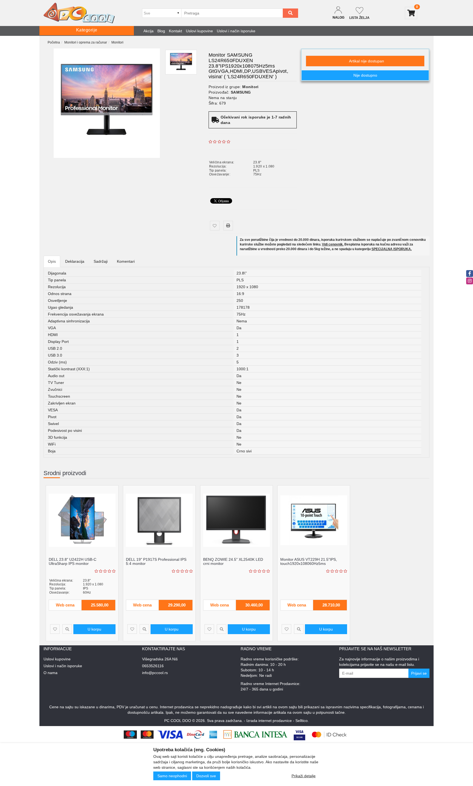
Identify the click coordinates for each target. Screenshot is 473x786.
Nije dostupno (365, 75)
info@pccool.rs (155, 673)
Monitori (117, 42)
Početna (54, 42)
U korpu (94, 629)
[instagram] (469, 281)
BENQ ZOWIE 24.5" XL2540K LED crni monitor (233, 561)
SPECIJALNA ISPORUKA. (391, 249)
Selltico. (302, 720)
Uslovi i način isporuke (236, 31)
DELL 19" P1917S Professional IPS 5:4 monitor (156, 561)
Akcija (148, 31)
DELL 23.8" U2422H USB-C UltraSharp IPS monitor (72, 561)
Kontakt (175, 31)
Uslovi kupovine (199, 31)
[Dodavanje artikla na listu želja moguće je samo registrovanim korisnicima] (215, 225)
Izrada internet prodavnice (269, 720)
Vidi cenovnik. (333, 244)
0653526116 (153, 666)
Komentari (126, 261)
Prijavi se (419, 673)
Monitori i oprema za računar (85, 42)
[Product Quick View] (67, 629)
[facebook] (469, 273)
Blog (161, 31)
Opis (52, 261)
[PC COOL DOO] (79, 13)
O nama (50, 673)
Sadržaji (101, 261)
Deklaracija (74, 261)
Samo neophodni (172, 776)
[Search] (290, 13)
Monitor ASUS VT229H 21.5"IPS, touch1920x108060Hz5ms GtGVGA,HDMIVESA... (308, 563)
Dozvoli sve (206, 776)
